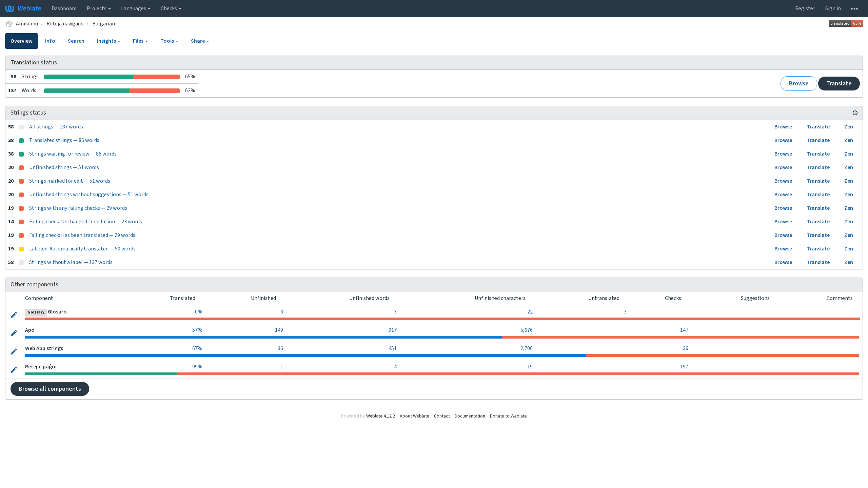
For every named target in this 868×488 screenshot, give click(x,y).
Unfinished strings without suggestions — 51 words (89, 194)
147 (684, 330)
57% (197, 330)
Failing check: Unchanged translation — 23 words (85, 221)
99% (197, 366)
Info (50, 41)
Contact (442, 416)
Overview (22, 41)
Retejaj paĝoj (41, 366)
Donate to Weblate (508, 416)
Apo (30, 330)
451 (393, 348)
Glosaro (57, 312)
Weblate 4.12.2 (380, 416)
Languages (134, 8)
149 (279, 330)
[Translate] (13, 314)
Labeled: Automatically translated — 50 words (82, 248)
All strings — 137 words (56, 126)
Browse (799, 83)
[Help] (854, 8)
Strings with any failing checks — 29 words (78, 208)
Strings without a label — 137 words (71, 262)
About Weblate (414, 416)
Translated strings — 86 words (64, 140)
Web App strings (44, 348)
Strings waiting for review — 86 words (73, 154)
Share (198, 41)
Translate (839, 83)
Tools (167, 41)
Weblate (29, 8)
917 (393, 330)
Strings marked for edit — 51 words (69, 181)
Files (138, 41)
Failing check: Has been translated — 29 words (82, 235)
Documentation (470, 416)
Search (76, 41)
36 (280, 348)
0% (198, 312)
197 (684, 366)
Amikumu (27, 23)
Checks (169, 8)
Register (805, 8)
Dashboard (64, 8)
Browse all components (50, 389)
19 (530, 366)
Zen (848, 126)
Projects (97, 8)
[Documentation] (855, 112)
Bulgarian (103, 23)
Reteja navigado (65, 23)
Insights (107, 41)
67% (197, 348)
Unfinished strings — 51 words (64, 167)
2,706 (526, 348)
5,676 (526, 330)
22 (530, 312)
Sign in (833, 8)
